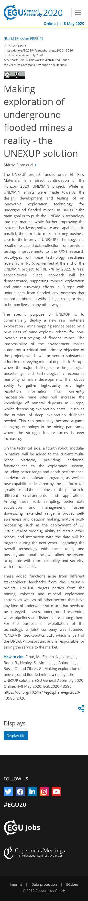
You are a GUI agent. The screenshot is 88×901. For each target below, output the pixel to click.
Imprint (16, 884)
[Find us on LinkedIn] (32, 792)
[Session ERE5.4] (29, 38)
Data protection (44, 884)
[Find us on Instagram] (44, 792)
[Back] (9, 38)
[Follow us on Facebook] (20, 792)
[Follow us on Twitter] (8, 792)
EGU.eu (72, 884)
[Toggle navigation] (77, 12)
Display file (16, 735)
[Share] (80, 709)
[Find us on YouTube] (56, 792)
